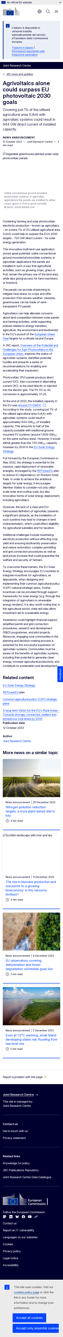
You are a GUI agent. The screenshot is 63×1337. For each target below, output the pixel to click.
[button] (25, 1077)
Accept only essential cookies (37, 1328)
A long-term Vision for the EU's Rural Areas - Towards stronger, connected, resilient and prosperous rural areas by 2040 (31, 714)
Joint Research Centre (17, 741)
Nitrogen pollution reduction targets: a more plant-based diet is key (30, 811)
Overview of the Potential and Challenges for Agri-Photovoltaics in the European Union (30, 349)
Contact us (10, 1223)
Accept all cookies (29, 1318)
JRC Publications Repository (21, 1170)
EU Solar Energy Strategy (19, 685)
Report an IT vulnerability (18, 1230)
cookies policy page (26, 1292)
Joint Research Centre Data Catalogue (27, 1177)
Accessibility (11, 1265)
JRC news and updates (19, 74)
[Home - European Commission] (11, 11)
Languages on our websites (20, 1237)
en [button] (39, 11)
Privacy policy (12, 1251)
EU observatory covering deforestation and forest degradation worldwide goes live (29, 965)
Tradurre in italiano (22, 47)
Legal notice (10, 1258)
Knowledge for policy (16, 1163)
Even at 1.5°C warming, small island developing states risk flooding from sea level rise (31, 1039)
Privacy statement (14, 1138)
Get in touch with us (15, 1131)
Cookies (8, 1244)
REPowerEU (45, 470)
